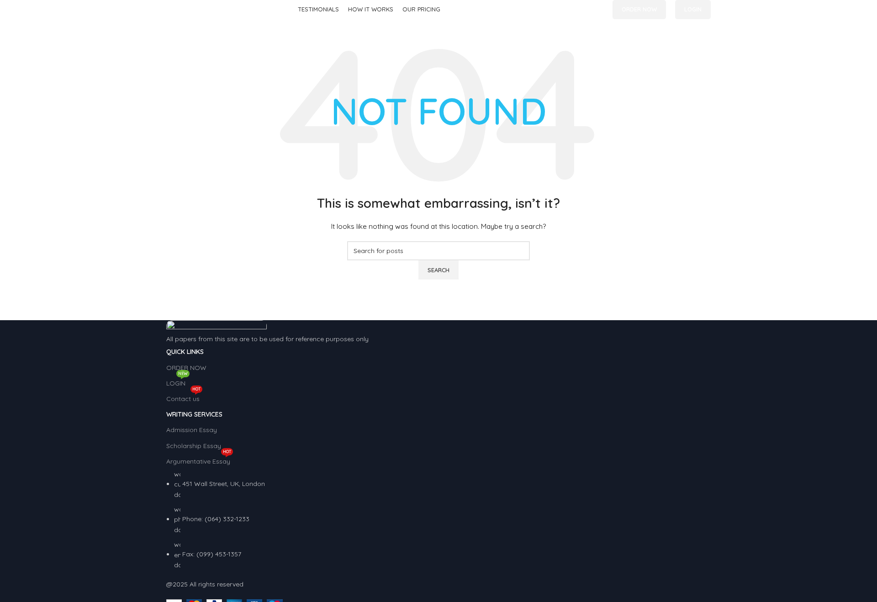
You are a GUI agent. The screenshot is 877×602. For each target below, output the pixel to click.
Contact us (183, 397)
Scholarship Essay (193, 446)
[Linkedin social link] (598, 10)
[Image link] (216, 326)
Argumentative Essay (198, 459)
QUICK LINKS (185, 352)
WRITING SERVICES (194, 414)
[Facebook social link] (577, 10)
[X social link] (587, 10)
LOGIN (693, 9)
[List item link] (438, 519)
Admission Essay (191, 430)
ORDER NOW (639, 9)
